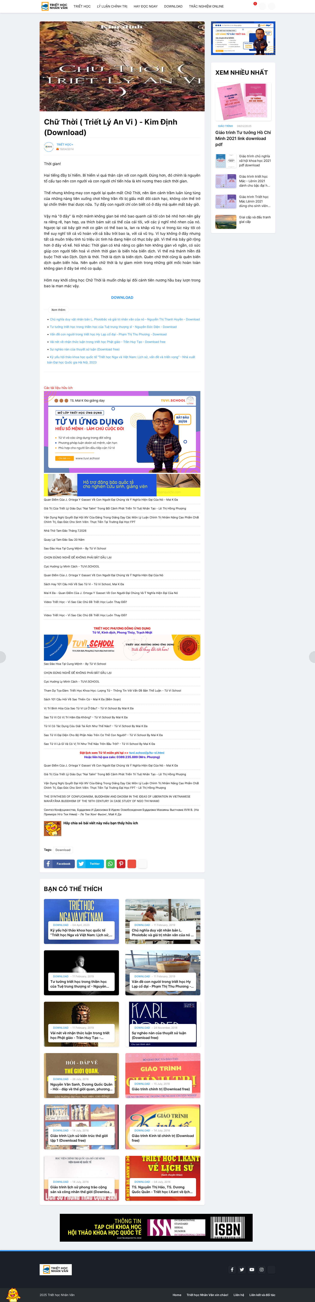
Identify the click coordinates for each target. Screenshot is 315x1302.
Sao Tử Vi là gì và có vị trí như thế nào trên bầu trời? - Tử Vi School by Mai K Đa (99, 743)
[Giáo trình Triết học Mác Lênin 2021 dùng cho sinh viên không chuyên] (225, 201)
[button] (262, 6)
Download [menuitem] (173, 6)
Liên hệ (239, 1295)
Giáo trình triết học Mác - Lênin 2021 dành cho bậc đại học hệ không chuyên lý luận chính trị (255, 181)
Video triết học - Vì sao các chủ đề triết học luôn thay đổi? (85, 602)
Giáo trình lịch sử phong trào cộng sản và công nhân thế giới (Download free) (80, 1189)
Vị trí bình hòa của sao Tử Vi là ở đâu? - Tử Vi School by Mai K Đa (89, 708)
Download (63, 850)
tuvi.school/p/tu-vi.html (146, 752)
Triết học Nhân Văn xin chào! (207, 1295)
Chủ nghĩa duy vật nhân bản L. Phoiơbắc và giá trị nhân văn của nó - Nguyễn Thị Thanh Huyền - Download (125, 319)
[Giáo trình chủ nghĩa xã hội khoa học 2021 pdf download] (225, 161)
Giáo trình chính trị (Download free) (161, 1089)
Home (177, 1295)
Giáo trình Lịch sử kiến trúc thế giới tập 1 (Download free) (79, 1138)
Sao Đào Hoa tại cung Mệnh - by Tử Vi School (75, 548)
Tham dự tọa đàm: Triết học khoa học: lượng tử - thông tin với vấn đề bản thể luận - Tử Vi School (112, 690)
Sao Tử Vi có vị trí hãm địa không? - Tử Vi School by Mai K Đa (86, 717)
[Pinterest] (121, 864)
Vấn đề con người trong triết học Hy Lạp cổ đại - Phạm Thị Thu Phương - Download (108, 334)
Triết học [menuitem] (82, 6)
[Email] (132, 864)
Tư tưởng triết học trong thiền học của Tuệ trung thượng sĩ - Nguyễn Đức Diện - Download (113, 327)
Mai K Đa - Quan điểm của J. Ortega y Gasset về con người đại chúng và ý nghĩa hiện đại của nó (111, 593)
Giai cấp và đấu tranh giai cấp (255, 219)
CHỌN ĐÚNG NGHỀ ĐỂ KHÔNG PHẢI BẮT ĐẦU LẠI (77, 557)
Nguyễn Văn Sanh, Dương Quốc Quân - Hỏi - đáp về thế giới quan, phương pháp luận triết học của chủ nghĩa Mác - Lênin (81, 1087)
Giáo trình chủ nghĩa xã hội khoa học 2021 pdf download (255, 160)
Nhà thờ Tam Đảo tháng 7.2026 (65, 530)
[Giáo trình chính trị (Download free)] (162, 1075)
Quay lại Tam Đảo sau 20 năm (64, 539)
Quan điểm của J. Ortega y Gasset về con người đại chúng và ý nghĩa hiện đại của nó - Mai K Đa (111, 499)
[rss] (271, 1270)
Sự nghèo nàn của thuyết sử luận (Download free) (85, 349)
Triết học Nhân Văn (61, 1295)
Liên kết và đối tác (262, 1295)
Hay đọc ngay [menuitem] (146, 6)
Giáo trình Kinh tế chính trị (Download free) (163, 1138)
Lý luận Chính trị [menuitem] (112, 6)
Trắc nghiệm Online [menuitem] (206, 6)
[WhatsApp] (110, 864)
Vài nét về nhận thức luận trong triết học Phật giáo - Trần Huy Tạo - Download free (107, 342)
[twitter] (242, 1270)
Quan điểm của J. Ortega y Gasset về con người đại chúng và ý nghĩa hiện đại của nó (103, 575)
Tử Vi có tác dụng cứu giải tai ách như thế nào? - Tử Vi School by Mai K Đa (95, 726)
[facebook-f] (232, 1270)
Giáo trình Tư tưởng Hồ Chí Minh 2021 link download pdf (243, 138)
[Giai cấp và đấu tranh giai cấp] (225, 222)
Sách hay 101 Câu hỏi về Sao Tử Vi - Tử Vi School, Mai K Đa (84, 584)
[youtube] (252, 1270)
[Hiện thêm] (142, 864)
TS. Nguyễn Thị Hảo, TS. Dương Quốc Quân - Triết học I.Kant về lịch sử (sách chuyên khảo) (161, 1189)
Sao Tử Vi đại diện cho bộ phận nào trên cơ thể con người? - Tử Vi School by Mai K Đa (103, 735)
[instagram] (262, 1270)
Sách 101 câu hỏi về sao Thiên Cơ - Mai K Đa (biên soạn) (82, 699)
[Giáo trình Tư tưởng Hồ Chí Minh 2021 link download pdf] (243, 102)
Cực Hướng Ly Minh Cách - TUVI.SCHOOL (71, 566)
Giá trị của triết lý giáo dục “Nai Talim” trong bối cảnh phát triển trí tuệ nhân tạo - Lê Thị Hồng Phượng (115, 508)
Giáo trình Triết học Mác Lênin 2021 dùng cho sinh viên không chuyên (253, 201)
